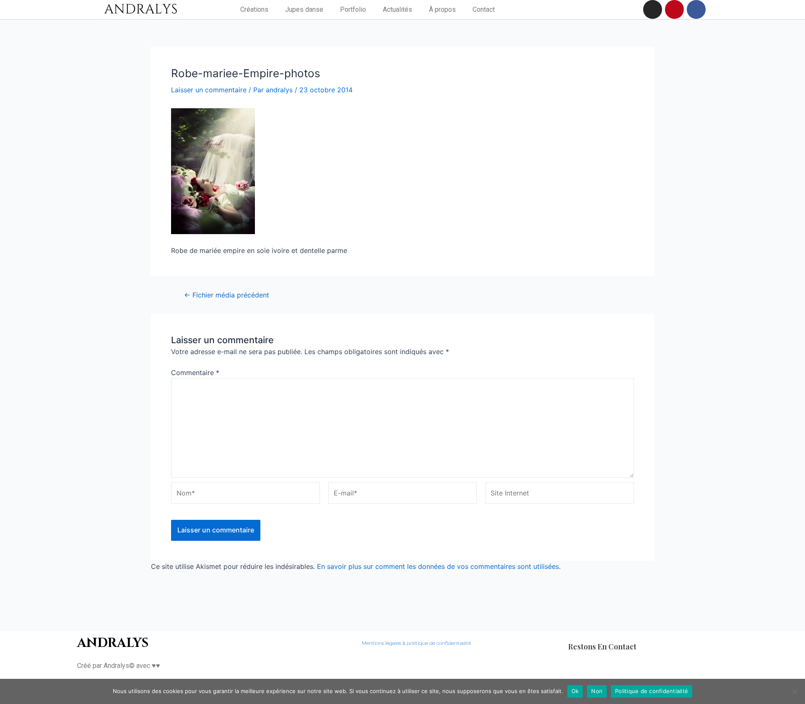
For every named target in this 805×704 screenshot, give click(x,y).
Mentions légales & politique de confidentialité (416, 643)
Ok (575, 691)
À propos (442, 9)
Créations (254, 9)
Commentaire (195, 372)
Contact (484, 9)
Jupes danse (304, 9)
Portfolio (353, 9)
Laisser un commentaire (209, 90)
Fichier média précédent (226, 295)
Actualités (397, 9)
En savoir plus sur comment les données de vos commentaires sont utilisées (438, 566)
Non (596, 691)
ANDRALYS (112, 643)
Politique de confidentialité (651, 691)
